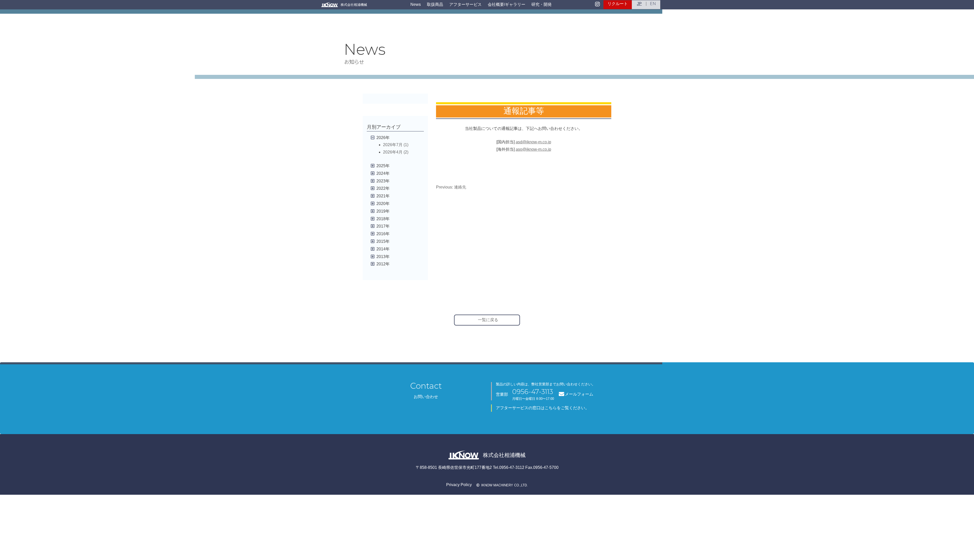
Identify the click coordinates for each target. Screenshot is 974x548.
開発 (541, 4)
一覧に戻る (488, 320)
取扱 (435, 4)
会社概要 (506, 4)
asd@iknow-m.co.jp (533, 142)
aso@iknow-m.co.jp (533, 149)
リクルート (617, 4)
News (415, 4)
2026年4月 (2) (395, 152)
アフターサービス (465, 4)
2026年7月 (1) (395, 145)
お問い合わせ (426, 397)
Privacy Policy (459, 485)
